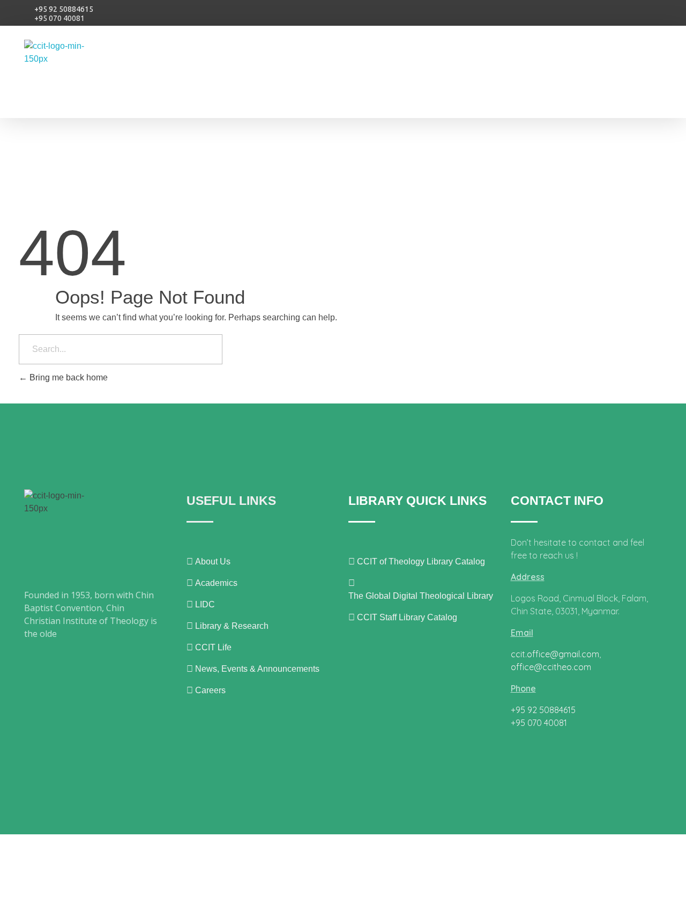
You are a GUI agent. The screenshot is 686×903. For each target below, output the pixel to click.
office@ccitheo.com (551, 667)
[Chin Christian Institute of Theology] (66, 75)
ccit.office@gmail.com (555, 654)
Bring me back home (67, 377)
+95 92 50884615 (63, 9)
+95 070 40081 (59, 18)
